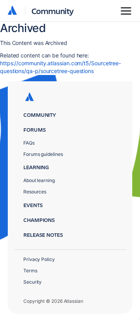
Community (53, 10)
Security (32, 282)
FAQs (29, 143)
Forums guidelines (43, 154)
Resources (34, 192)
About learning (39, 180)
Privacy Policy (39, 259)
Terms (30, 271)
